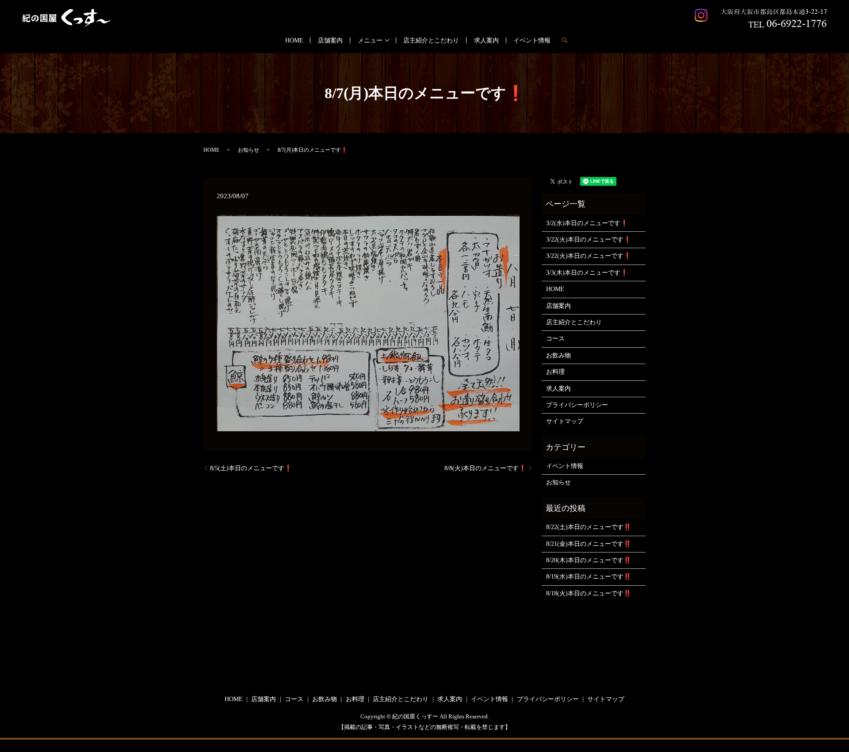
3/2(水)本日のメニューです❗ (587, 223)
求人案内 (486, 40)
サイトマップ (564, 421)
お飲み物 (558, 355)
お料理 (555, 371)
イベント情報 (532, 40)
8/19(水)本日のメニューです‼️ (588, 576)
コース (555, 338)
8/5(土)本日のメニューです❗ (251, 468)
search (564, 40)
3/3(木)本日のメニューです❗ (587, 272)
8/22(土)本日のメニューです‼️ (588, 527)
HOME (294, 40)
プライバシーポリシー (577, 405)
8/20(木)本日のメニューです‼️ (588, 560)
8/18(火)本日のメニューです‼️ (588, 593)
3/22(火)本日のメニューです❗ (588, 239)
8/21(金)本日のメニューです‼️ (588, 544)
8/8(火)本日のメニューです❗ (485, 468)
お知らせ (248, 150)
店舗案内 (330, 40)
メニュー (370, 40)
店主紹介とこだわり (431, 40)
